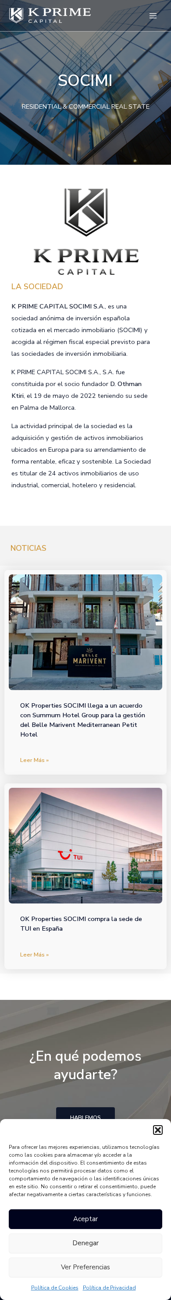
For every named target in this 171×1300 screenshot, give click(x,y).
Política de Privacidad (109, 1287)
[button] (157, 1130)
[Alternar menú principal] (153, 16)
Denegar (85, 1243)
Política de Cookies (54, 1287)
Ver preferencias (85, 1267)
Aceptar (85, 1219)
